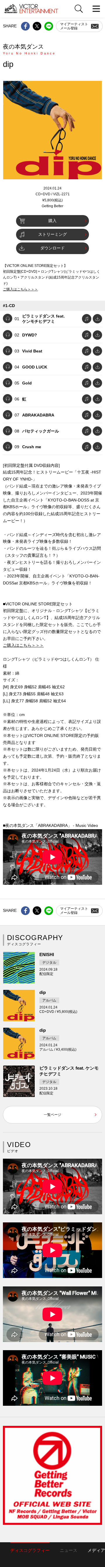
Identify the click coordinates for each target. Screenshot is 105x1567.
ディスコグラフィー (30, 1550)
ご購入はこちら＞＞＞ (20, 289)
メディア (96, 1550)
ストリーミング (52, 234)
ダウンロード (52, 248)
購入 (52, 220)
